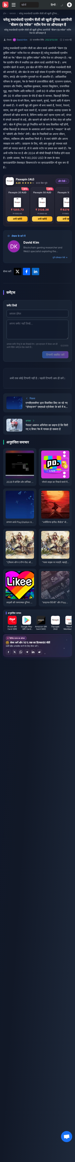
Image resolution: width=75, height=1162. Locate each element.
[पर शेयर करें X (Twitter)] (14, 652)
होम (4, 13)
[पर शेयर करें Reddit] (39, 652)
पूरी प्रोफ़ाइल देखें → (60, 257)
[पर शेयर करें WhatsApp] (20, 652)
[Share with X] (17, 271)
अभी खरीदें (17, 218)
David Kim (31, 242)
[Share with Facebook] (26, 271)
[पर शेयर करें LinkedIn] (33, 652)
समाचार (12, 13)
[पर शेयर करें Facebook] (8, 652)
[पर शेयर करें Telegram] (27, 652)
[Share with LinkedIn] (35, 271)
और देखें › (62, 181)
